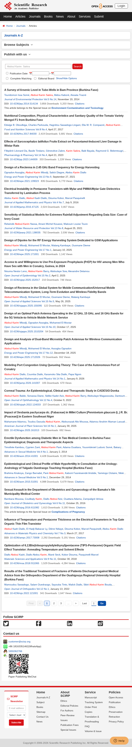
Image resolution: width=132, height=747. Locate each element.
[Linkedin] (69, 623)
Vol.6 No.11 (59, 503)
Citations (79, 103)
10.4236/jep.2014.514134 (24, 103)
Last (84, 603)
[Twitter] (6, 623)
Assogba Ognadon (61, 348)
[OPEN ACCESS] (102, 5)
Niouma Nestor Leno (15, 271)
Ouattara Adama (73, 498)
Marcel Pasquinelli (75, 198)
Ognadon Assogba (14, 172)
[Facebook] (38, 623)
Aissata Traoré (78, 95)
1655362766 (15, 651)
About (71, 16)
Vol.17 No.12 (46, 352)
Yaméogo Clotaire (107, 473)
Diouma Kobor (56, 198)
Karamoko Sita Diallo (55, 374)
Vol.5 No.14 (50, 99)
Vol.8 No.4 (41, 129)
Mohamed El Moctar (39, 245)
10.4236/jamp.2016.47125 (24, 206)
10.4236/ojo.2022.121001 (24, 593)
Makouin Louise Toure (76, 223)
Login (121, 6)
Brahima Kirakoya (14, 473)
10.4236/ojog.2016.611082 (24, 507)
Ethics (63, 701)
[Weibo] (100, 623)
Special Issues (68, 729)
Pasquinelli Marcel (88, 554)
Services (85, 16)
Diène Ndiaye (56, 528)
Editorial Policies (69, 705)
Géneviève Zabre (55, 150)
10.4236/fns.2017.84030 (23, 133)
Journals (35, 16)
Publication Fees (69, 725)
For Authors (66, 710)
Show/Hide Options (66, 78)
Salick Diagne (57, 172)
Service (90, 692)
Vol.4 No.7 (58, 202)
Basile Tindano (37, 150)
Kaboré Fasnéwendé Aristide (80, 473)
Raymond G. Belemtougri (109, 150)
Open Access (116, 697)
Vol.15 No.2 (44, 275)
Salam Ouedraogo (40, 584)
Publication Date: (18, 73)
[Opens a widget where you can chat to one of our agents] (119, 741)
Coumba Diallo (35, 374)
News (60, 16)
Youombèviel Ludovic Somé (97, 447)
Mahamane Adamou (15, 421)
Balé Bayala (87, 150)
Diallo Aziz (52, 498)
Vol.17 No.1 (45, 249)
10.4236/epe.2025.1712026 (25, 357)
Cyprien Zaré (33, 447)
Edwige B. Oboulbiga (15, 125)
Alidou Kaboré (61, 95)
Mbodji (37, 172)
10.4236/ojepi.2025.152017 (25, 279)
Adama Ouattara (72, 447)
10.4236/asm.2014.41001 (24, 456)
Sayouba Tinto (59, 584)
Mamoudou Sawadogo (16, 584)
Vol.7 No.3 (59, 533)
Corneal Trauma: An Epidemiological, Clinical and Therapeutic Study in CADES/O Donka (61, 390)
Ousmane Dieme (81, 245)
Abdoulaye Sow (58, 271)
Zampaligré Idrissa (93, 498)
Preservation (116, 712)
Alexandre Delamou (79, 271)
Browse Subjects (17, 44)
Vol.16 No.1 (49, 426)
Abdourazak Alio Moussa (74, 421)
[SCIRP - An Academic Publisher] (25, 5)
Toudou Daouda (44, 421)
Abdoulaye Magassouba (100, 395)
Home (8, 16)
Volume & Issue (93, 731)
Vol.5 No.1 (42, 477)
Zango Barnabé (33, 473)
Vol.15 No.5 (48, 301)
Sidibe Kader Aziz (54, 395)
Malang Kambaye (60, 245)
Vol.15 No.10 (49, 327)
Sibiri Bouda (98, 584)
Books (48, 16)
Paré (51, 447)
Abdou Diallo (75, 172)
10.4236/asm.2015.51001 (24, 481)
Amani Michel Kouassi (50, 223)
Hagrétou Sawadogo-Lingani (64, 125)
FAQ (87, 726)
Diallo (15, 374)
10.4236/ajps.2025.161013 (24, 430)
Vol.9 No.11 (50, 559)
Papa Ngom (74, 374)
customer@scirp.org (19, 641)
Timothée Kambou (14, 447)
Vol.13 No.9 (45, 176)
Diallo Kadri (14, 554)
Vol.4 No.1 (42, 451)
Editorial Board (46, 78)
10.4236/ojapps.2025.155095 (26, 305)
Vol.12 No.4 (46, 400)
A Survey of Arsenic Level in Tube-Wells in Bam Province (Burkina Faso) (51, 89)
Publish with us (16, 54)
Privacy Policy (116, 721)
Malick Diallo (75, 584)
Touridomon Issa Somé (16, 95)
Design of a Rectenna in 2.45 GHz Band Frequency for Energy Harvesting (52, 167)
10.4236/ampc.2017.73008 (24, 537)
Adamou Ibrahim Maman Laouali (107, 421)
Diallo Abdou (36, 554)
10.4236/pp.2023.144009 (23, 159)
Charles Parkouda (38, 125)
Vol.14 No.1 (59, 378)
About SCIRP (65, 694)
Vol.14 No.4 (41, 155)
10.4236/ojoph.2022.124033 (25, 404)
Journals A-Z (43, 697)
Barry (38, 271)
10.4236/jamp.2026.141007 (25, 383)
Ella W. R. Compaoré (93, 125)
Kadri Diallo (36, 198)
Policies (114, 692)
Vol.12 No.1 (42, 588)
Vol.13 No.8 (57, 228)
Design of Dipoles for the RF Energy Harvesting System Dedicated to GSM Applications (61, 240)
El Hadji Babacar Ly (36, 528)
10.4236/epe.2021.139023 (24, 181)
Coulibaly (33, 498)
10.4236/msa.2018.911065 (24, 563)
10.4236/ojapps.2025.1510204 (26, 331)
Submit (99, 16)
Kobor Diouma (69, 554)
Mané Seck (54, 554)
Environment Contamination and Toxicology (77, 108)
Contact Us (42, 716)
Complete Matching (20, 78)
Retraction (114, 716)
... (68, 603)
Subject (40, 702)
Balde (15, 395)
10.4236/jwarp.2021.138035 (25, 232)
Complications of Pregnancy (68, 511)
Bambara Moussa (14, 498)
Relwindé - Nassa (20, 223)
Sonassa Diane (35, 395)
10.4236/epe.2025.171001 (24, 254)
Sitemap (40, 712)
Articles (20, 16)
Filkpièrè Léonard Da (15, 150)
